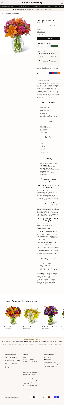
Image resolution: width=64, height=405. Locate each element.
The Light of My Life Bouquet (12, 13)
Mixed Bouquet (41, 31)
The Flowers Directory (32, 2)
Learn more (32, 345)
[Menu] (2, 2)
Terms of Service (27, 389)
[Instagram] (8, 366)
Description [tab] (40, 80)
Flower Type (40, 29)
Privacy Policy (35, 399)
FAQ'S (24, 370)
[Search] (58, 2)
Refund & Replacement (54, 399)
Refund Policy (26, 365)
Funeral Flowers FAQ (28, 378)
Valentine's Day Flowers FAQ (30, 380)
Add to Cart (48, 38)
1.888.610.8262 (48, 357)
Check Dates (54, 46)
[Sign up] (58, 372)
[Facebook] (5, 366)
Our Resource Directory (28, 359)
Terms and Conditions (43, 399)
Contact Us (48, 359)
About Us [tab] (46, 80)
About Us (25, 357)
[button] (7, 315)
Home (2, 13)
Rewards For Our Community (30, 372)
